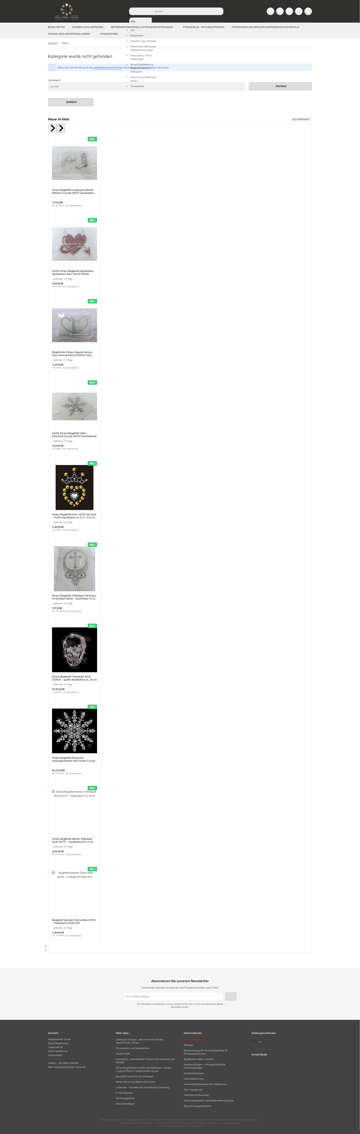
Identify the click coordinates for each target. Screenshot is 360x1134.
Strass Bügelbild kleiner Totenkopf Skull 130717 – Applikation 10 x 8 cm (72, 840)
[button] (140, 48)
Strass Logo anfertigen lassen (69, 33)
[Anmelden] (280, 11)
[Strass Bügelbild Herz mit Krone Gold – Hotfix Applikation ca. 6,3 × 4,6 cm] (74, 487)
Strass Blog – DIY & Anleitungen (203, 27)
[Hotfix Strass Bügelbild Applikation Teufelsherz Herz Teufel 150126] (74, 244)
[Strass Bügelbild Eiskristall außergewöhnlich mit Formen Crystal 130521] (74, 730)
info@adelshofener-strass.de (70, 1067)
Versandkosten (75, 205)
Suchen (280, 86)
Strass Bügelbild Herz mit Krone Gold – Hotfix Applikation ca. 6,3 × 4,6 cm (74, 516)
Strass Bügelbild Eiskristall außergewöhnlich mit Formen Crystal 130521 (74, 759)
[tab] (48, 947)
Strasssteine (109, 33)
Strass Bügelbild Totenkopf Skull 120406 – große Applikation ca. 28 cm (74, 678)
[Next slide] (61, 128)
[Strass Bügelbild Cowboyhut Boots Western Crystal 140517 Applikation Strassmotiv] (74, 163)
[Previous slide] (52, 128)
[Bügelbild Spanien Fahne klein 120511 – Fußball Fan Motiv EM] (74, 893)
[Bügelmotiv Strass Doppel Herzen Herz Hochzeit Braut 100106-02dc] (74, 325)
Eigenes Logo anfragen (87, 27)
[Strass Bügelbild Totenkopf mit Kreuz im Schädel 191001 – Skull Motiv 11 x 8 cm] (74, 568)
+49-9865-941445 (67, 1063)
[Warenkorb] (299, 11)
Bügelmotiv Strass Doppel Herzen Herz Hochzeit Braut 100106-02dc (72, 354)
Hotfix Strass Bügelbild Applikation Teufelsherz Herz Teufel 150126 (72, 272)
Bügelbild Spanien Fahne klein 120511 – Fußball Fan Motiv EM (73, 921)
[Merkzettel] (289, 11)
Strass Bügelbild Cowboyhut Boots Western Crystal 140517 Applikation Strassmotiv (73, 191)
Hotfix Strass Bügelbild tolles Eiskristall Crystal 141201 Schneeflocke (74, 435)
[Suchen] (219, 11)
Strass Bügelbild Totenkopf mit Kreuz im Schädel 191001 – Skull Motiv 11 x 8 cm (74, 597)
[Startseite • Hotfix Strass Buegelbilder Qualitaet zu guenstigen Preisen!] (67, 19)
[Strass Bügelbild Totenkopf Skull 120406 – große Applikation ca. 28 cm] (74, 649)
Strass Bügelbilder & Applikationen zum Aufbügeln (265, 27)
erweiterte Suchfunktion (107, 67)
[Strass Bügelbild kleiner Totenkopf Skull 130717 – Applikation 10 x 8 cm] (74, 812)
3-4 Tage (68, 278)
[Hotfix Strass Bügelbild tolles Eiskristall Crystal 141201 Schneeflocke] (74, 406)
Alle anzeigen (301, 119)
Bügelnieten (56, 27)
